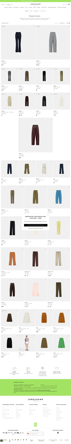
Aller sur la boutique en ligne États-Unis (36, 225)
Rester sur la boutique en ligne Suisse (36, 228)
